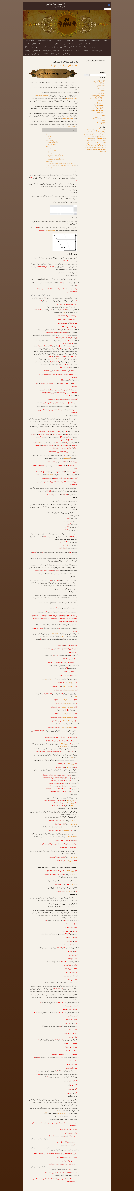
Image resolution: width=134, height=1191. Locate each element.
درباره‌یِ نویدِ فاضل (55, 54)
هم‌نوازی (92, 143)
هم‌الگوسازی (97, 143)
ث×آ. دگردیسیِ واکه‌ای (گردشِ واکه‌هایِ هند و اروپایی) (60, 163)
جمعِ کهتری (103, 132)
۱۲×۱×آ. (62, 636)
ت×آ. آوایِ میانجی (51, 151)
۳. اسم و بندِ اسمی (70, 40)
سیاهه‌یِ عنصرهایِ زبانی (97, 51)
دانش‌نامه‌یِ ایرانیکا (70, 126)
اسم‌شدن (104, 129)
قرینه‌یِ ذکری (92, 136)
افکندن (98, 129)
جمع (90, 130)
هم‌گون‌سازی (47, 679)
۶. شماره (106, 40)
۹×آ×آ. (46, 1113)
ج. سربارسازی (48, 167)
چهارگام (99, 149)
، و (58, 359)
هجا (63, 312)
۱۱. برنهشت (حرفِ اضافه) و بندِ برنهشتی (89, 44)
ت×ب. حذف (50, 153)
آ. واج (46, 134)
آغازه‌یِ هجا (67, 458)
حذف (75, 696)
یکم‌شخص (101, 152)
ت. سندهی (48, 148)
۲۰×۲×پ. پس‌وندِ (64, 746)
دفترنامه (46, 54)
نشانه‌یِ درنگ (92, 138)
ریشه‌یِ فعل (87, 132)
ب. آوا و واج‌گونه (49, 140)
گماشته (104, 151)
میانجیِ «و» (61, 1113)
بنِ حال (93, 129)
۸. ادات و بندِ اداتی (37, 44)
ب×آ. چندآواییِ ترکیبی (52, 142)
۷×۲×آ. (71, 757)
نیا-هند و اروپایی (102, 143)
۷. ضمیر (27, 44)
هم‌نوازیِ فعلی (90, 145)
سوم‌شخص (102, 136)
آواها (67, 184)
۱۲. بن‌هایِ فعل (29, 47)
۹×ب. (57, 1111)
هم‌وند (105, 147)
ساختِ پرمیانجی (87, 134)
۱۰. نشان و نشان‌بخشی (70, 44)
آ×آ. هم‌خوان (50, 136)
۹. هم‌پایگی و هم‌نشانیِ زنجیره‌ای (53, 44)
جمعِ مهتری (86, 129)
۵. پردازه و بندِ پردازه (96, 40)
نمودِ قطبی (87, 140)
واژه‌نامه (86, 51)
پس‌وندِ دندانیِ (70, 683)
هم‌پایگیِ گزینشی (90, 147)
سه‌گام (105, 136)
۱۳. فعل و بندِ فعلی (41, 47)
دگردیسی (95, 132)
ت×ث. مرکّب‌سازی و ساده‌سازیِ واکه (55, 159)
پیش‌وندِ (73, 805)
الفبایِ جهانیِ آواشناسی (67, 118)
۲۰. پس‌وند (78, 51)
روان (91, 132)
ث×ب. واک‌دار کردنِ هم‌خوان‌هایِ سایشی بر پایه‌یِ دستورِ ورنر (61, 165)
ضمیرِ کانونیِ (71, 800)
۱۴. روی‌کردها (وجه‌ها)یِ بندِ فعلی (57, 47)
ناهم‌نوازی (98, 138)
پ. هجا (47, 146)
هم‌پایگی (102, 147)
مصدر (85, 136)
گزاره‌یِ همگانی (89, 149)
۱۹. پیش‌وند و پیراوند (67, 51)
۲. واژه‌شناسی (59, 40)
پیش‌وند (102, 149)
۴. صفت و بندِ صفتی (83, 40)
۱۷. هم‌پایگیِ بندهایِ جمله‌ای (32, 51)
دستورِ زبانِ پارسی (29, 40)
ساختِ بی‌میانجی (102, 134)
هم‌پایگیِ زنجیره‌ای (97, 147)
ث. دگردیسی (48, 161)
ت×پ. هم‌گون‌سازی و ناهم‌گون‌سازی (56, 155)
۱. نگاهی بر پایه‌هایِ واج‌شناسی (45, 40)
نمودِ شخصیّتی (98, 141)
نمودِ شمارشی (92, 141)
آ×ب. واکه (49, 138)
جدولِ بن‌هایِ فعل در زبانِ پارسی (33, 54)
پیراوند (105, 149)
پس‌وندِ (64, 744)
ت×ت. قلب (50, 157)
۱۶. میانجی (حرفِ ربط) (90, 47)
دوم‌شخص (99, 132)
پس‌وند (86, 147)
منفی (103, 138)
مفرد (105, 138)
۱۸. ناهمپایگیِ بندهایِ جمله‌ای (51, 51)
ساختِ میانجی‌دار (94, 134)
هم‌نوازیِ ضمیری (98, 145)
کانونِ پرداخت (95, 149)
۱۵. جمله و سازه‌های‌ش (75, 47)
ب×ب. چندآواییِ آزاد (52, 144)
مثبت (88, 136)
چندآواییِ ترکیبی (50, 230)
